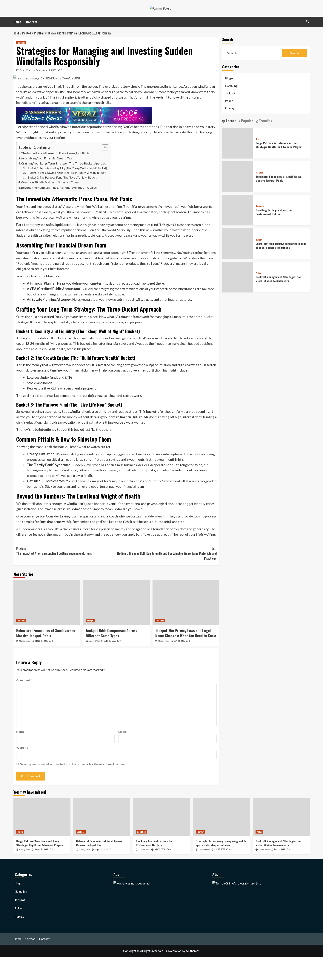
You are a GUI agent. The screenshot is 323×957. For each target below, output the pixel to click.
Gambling (231, 85)
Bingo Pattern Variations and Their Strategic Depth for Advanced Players (279, 145)
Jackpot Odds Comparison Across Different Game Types (111, 633)
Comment (24, 680)
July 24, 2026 (159, 849)
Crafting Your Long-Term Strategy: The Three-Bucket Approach (64, 163)
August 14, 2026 (41, 640)
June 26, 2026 (110, 640)
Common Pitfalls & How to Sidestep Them (50, 182)
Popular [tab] (246, 120)
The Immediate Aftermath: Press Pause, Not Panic (55, 153)
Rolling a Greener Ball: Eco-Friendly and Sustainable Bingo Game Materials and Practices (167, 553)
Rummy (229, 108)
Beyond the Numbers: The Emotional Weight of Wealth (59, 187)
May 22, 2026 (179, 640)
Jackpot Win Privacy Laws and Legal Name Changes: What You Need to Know (185, 633)
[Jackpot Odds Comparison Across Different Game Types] (116, 602)
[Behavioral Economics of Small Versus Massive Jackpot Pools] (46, 602)
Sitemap (30, 939)
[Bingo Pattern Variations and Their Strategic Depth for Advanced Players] (41, 817)
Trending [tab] (265, 120)
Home (17, 21)
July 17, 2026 (219, 849)
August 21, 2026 (41, 849)
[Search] (307, 21)
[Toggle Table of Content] (103, 147)
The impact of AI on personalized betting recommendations (54, 551)
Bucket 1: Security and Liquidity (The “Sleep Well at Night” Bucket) (67, 168)
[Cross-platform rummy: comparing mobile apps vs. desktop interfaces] (221, 817)
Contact (31, 21)
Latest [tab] (230, 120)
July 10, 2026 (279, 849)
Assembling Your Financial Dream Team (47, 158)
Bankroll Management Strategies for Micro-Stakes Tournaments (278, 279)
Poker (229, 100)
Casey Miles (25, 70)
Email (123, 731)
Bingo (229, 78)
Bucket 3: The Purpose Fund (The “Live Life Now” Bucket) (62, 177)
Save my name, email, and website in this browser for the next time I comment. (74, 764)
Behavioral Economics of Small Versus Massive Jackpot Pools (45, 633)
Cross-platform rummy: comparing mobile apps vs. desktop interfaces (281, 245)
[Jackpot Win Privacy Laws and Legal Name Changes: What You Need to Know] (186, 602)
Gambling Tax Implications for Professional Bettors (274, 212)
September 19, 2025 (46, 70)
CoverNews (173, 951)
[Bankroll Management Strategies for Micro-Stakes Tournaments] (281, 817)
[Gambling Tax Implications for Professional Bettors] (161, 817)
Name (21, 731)
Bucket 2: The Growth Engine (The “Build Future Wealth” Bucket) (67, 172)
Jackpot (21, 42)
